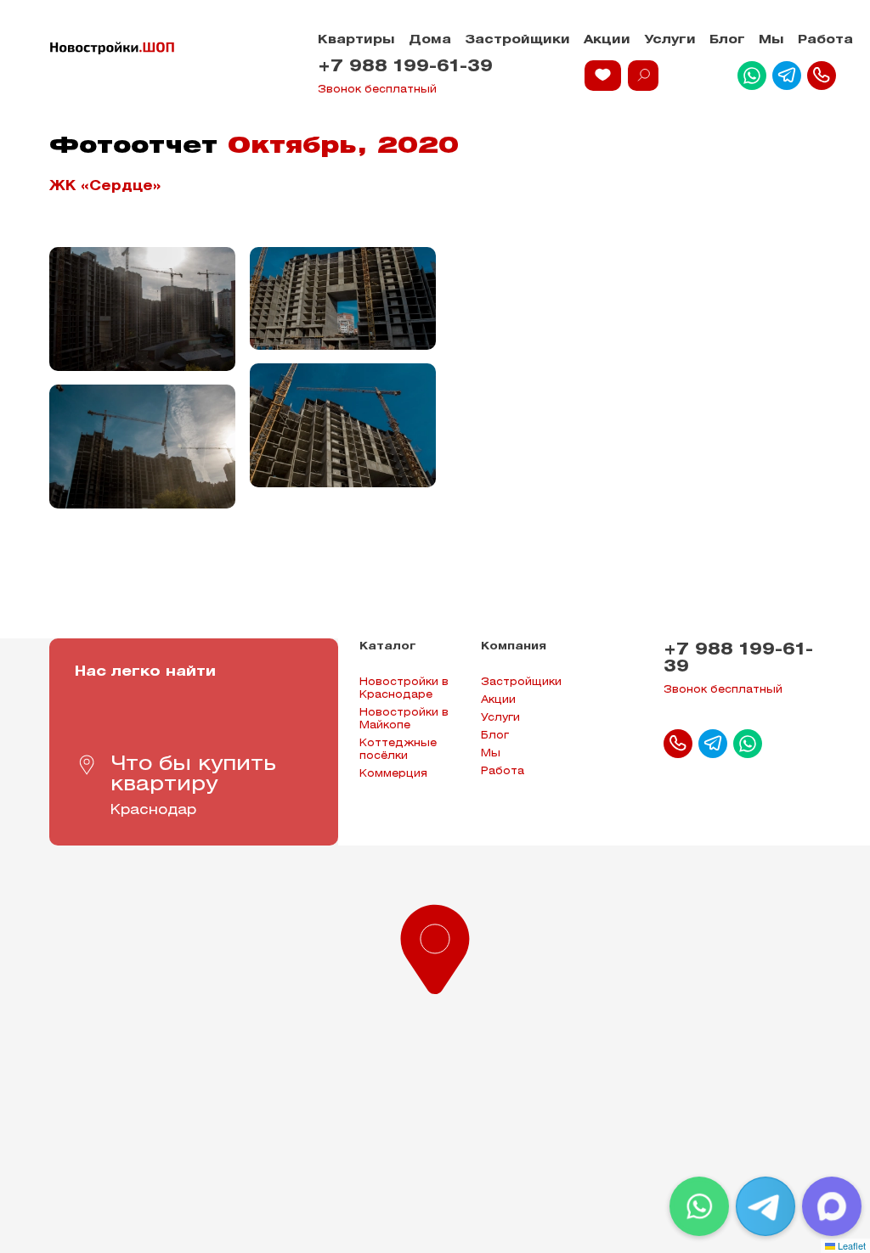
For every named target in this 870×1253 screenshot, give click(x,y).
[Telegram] (765, 1206)
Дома (430, 40)
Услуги (670, 40)
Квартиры (356, 40)
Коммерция (393, 773)
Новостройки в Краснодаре (404, 688)
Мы (771, 40)
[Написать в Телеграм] (786, 75)
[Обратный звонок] (821, 75)
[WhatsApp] (699, 1206)
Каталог (387, 646)
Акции (607, 40)
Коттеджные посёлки (398, 750)
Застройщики (517, 40)
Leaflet (850, 1245)
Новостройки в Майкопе (404, 719)
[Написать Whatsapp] (751, 75)
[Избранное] (603, 75)
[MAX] (832, 1206)
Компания (513, 646)
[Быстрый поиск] (643, 75)
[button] (435, 946)
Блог (727, 40)
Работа (825, 40)
